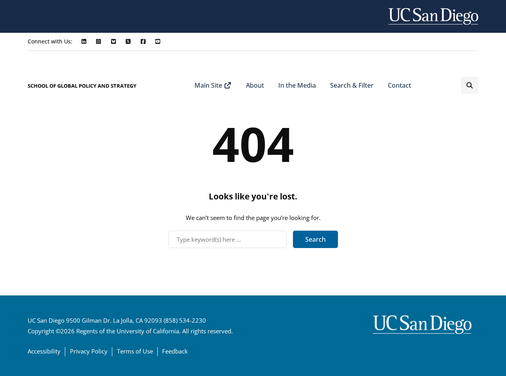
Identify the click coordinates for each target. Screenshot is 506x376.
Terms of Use (135, 351)
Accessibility (44, 351)
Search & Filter (352, 85)
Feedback (175, 351)
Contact (399, 85)
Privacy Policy (89, 351)
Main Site (209, 85)
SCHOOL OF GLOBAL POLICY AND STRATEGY (82, 85)
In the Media (297, 85)
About (255, 85)
